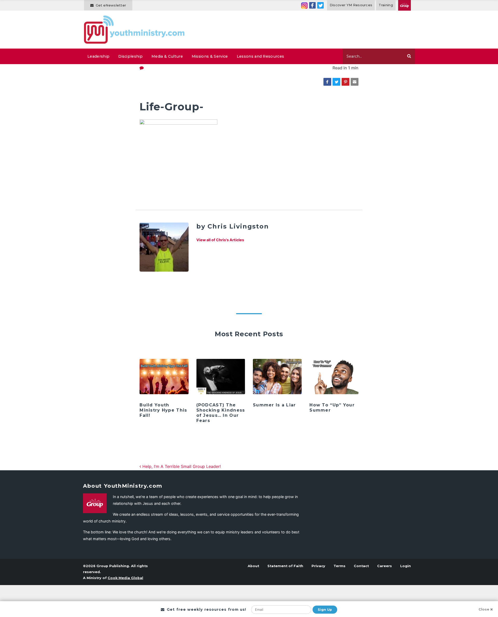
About (253, 566)
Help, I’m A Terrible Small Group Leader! (181, 466)
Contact (361, 566)
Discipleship (130, 56)
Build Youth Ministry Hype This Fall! (163, 410)
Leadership (98, 56)
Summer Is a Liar (274, 405)
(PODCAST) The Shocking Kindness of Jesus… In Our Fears (220, 413)
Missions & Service (210, 56)
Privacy (318, 566)
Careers (384, 566)
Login (405, 566)
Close (484, 609)
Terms (339, 566)
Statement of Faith (285, 566)
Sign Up (325, 610)
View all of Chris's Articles (220, 240)
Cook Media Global (125, 578)
